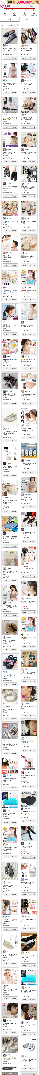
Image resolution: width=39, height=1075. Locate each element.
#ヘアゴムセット (10, 291)
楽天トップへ (34, 6)
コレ (7, 58)
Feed (5, 14)
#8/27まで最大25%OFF (9, 221)
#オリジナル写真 (7, 675)
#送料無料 (12, 359)
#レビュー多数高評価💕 (9, 778)
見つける (15, 14)
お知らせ (24, 14)
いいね (14, 58)
